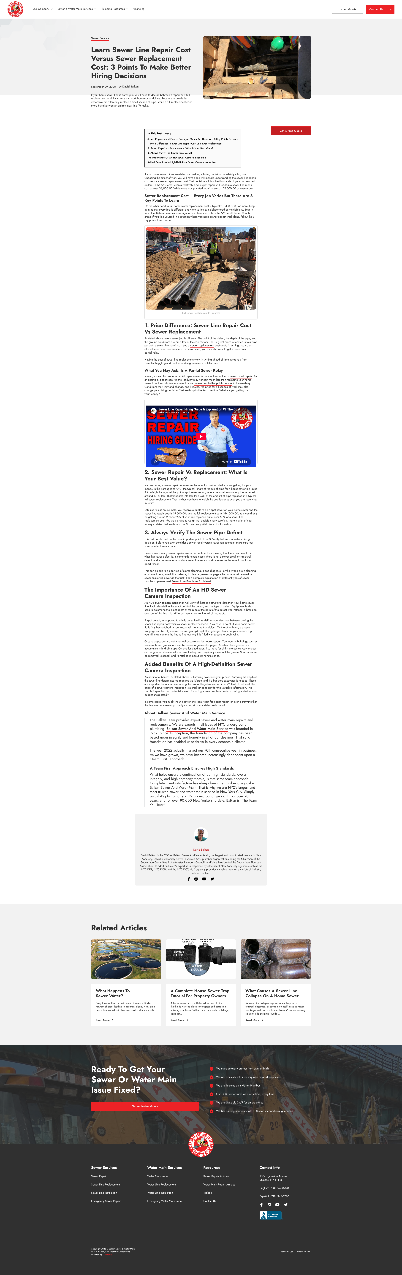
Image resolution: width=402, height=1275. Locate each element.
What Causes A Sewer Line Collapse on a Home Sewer (272, 993)
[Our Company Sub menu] (52, 9)
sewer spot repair (241, 376)
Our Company (41, 9)
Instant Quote (348, 9)
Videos (207, 1193)
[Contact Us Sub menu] (391, 9)
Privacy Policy (303, 1251)
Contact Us (376, 9)
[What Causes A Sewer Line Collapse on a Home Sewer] (276, 959)
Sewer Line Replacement (105, 1184)
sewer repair (218, 217)
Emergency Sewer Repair (106, 1201)
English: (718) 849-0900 (274, 1188)
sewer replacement (202, 345)
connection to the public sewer (213, 383)
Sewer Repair (99, 1176)
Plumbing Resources (113, 9)
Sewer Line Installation (104, 1193)
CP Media (107, 1254)
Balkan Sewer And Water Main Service (197, 728)
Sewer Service (100, 38)
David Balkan (130, 87)
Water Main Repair (158, 1176)
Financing (138, 9)
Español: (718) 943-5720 (274, 1196)
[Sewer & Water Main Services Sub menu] (95, 9)
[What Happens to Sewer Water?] (126, 959)
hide (167, 133)
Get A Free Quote (291, 131)
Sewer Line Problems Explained (191, 581)
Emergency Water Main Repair (165, 1201)
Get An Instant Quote (145, 1106)
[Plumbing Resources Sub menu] (127, 9)
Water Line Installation (160, 1193)
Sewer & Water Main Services (75, 9)
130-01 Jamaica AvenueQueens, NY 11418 (273, 1178)
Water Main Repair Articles (219, 1184)
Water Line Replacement (161, 1184)
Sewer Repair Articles (216, 1176)
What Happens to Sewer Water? (113, 993)
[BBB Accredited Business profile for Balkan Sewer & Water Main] (271, 1215)
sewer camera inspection (169, 603)
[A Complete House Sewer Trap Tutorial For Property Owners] (201, 959)
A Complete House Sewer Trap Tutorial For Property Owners (200, 993)
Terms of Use (287, 1251)
